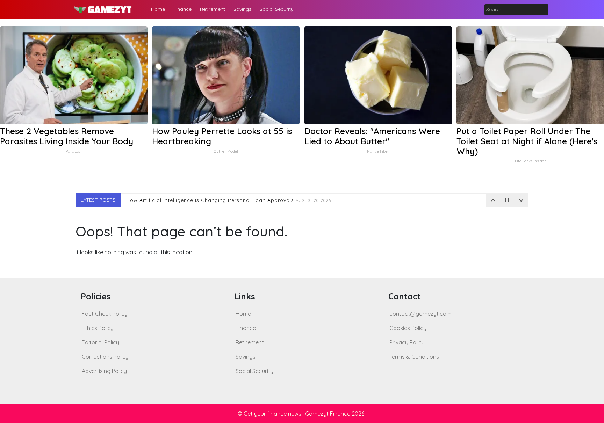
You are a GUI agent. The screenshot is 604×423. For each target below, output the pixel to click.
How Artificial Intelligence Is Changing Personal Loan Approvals (228, 200)
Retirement (212, 9)
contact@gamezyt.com (420, 313)
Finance (182, 9)
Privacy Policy (407, 342)
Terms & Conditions (414, 356)
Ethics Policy (98, 327)
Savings (242, 9)
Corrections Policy (105, 356)
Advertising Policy (104, 370)
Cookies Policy (407, 327)
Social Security (277, 9)
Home (158, 9)
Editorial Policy (100, 342)
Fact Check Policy (105, 313)
